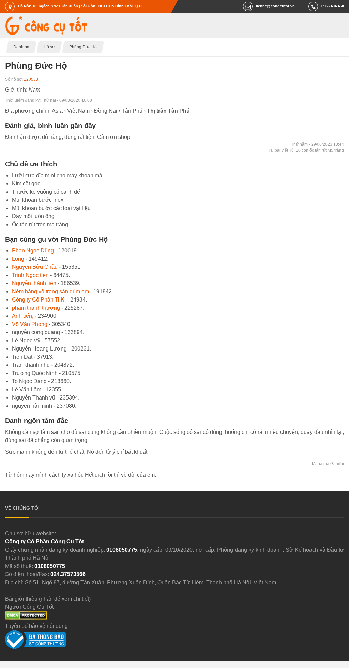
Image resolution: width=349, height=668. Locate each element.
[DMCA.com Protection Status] (26, 618)
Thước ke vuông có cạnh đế (46, 192)
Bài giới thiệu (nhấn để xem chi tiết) (48, 599)
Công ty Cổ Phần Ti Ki (39, 300)
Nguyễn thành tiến (34, 283)
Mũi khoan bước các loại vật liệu (51, 208)
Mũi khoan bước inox (37, 200)
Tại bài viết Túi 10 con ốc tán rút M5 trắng (306, 150)
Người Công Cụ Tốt (29, 607)
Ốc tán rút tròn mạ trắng (40, 224)
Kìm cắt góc (26, 183)
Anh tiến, (22, 316)
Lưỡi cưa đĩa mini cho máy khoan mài (58, 175)
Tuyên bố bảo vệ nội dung (36, 626)
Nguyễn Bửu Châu (35, 267)
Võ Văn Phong (29, 324)
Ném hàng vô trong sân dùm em (50, 291)
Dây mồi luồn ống (33, 216)
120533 (31, 79)
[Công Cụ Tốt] (46, 33)
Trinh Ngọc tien (30, 275)
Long (18, 259)
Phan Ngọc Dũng (33, 251)
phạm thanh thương (36, 308)
